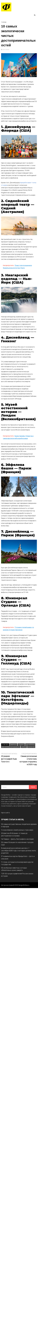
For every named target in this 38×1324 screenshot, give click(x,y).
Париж (23, 747)
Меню (6, 15)
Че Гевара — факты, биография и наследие (17, 839)
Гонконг (21, 744)
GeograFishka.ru (23, 885)
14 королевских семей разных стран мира (17, 830)
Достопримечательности (11, 747)
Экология (31, 747)
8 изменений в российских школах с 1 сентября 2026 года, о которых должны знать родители (18, 850)
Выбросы (14, 744)
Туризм (3, 22)
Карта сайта (5, 813)
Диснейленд (30, 744)
